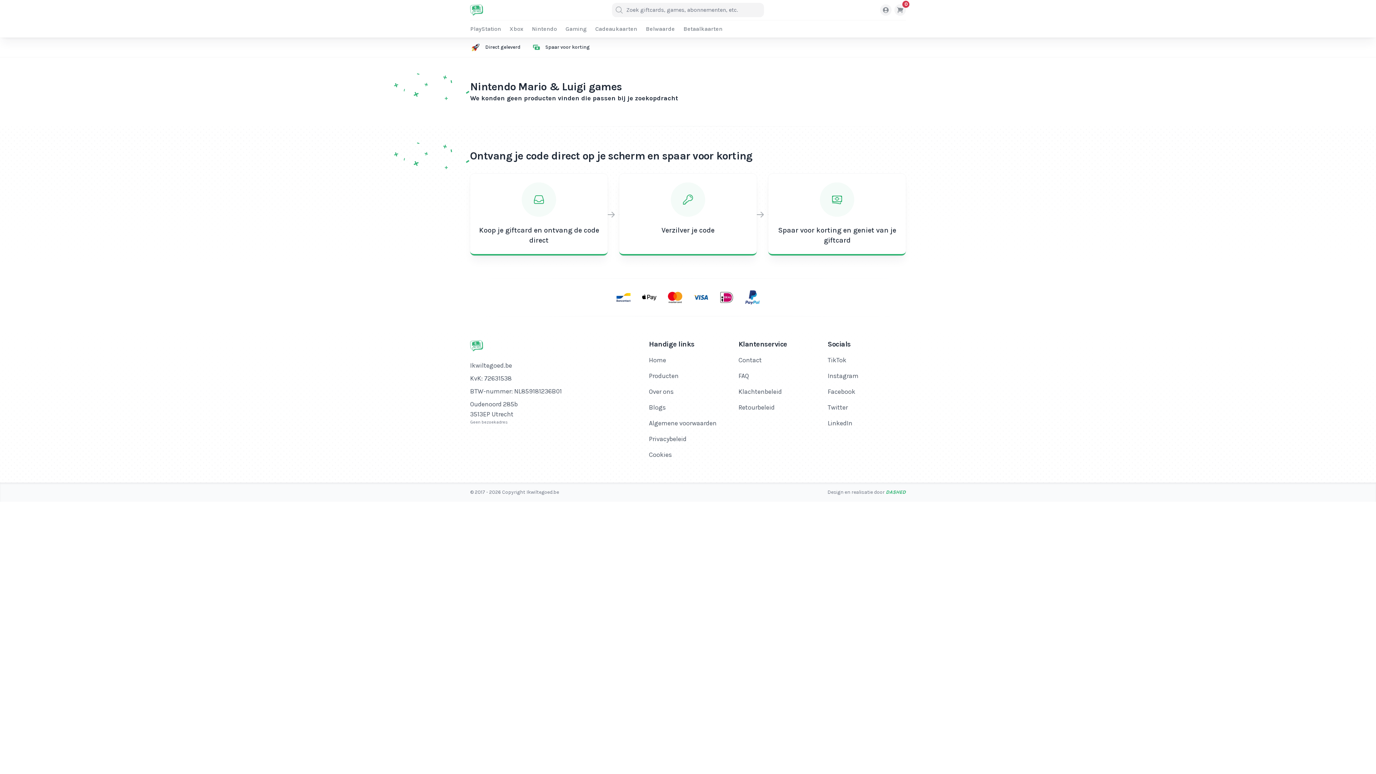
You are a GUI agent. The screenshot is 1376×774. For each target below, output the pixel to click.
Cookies (660, 455)
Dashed (896, 492)
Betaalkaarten (702, 28)
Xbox (516, 28)
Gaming (576, 28)
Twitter (838, 407)
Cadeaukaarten (616, 28)
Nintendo (544, 28)
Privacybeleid (668, 439)
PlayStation (485, 28)
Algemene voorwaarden (683, 423)
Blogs (657, 407)
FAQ (744, 376)
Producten (664, 376)
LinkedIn (840, 423)
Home (657, 360)
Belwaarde (660, 28)
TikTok (837, 360)
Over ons (661, 392)
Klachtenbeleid (760, 392)
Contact (750, 360)
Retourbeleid (757, 407)
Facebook (841, 392)
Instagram (843, 376)
